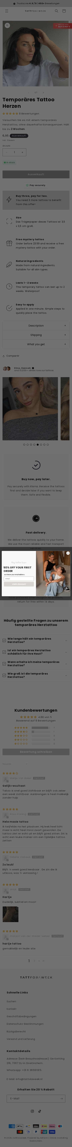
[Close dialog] (67, 552)
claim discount (19, 584)
